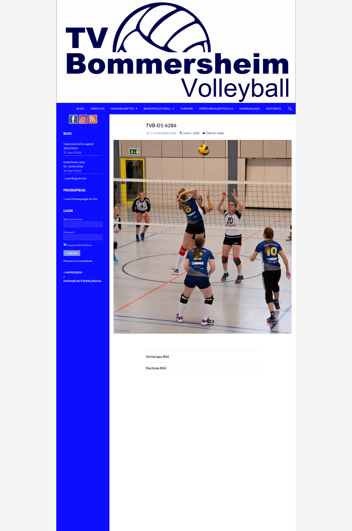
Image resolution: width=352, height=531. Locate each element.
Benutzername (72, 219)
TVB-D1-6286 (215, 133)
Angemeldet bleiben (79, 245)
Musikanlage (249, 108)
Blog (80, 108)
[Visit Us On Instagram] (83, 119)
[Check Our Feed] (93, 119)
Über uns (97, 108)
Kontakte (273, 108)
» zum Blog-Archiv (74, 178)
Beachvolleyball (157, 108)
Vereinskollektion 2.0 (216, 108)
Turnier (186, 108)
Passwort (69, 232)
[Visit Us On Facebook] (73, 119)
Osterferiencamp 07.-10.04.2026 (74, 164)
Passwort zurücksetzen (77, 261)
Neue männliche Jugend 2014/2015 (78, 146)
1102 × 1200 (191, 133)
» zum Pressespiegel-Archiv (80, 199)
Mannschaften (122, 108)
